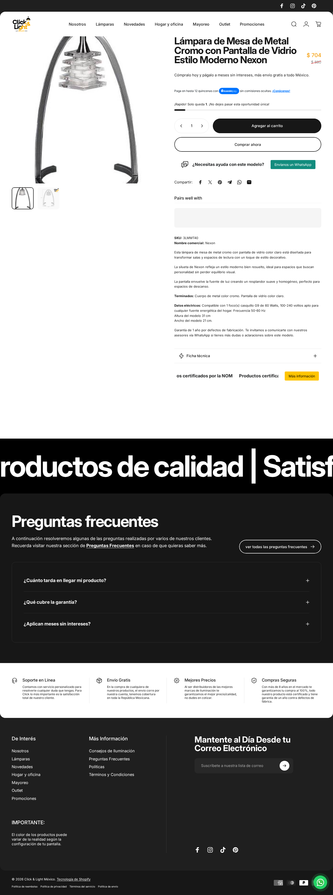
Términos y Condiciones (111, 774)
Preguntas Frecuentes (109, 758)
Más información (302, 376)
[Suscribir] (284, 766)
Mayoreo (20, 782)
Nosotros (20, 750)
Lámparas (21, 758)
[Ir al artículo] (23, 198)
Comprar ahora (248, 144)
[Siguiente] (146, 110)
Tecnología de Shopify (73, 879)
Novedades (22, 766)
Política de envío (108, 886)
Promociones (24, 798)
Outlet (17, 790)
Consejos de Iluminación (112, 750)
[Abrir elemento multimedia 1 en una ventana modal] (85, 109)
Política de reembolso (25, 886)
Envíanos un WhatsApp (293, 164)
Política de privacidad (53, 886)
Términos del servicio (82, 886)
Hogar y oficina (26, 774)
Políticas (96, 766)
